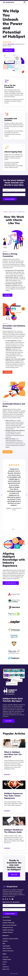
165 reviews (11, 44)
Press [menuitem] (4, 964)
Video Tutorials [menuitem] (7, 948)
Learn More (8, 721)
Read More (7, 774)
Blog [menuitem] (4, 943)
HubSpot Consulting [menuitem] (8, 930)
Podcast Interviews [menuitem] (8, 950)
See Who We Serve (10, 583)
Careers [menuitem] (5, 962)
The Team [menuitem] (5, 957)
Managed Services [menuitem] (8, 927)
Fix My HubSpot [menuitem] (7, 920)
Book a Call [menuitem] (6, 969)
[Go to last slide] (5, 495)
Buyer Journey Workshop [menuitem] (9, 925)
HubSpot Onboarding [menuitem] (8, 922)
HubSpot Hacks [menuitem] (7, 959)
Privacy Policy (14, 973)
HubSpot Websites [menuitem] (8, 932)
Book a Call (8, 50)
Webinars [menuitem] (5, 941)
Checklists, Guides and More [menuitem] (10, 938)
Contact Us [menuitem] (6, 966)
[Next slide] (23, 495)
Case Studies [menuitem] (6, 946)
